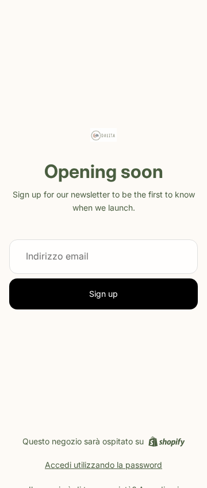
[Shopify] (166, 441)
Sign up (103, 294)
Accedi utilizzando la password (103, 465)
